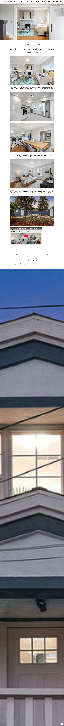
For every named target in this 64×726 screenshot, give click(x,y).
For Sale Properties (18, 1)
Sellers (43, 1)
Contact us (19, 255)
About (49, 1)
